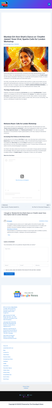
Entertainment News (8, 359)
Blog (4, 350)
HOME (4, 363)
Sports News (6, 376)
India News (5, 365)
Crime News (6, 354)
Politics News (6, 370)
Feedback (5, 361)
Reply (9, 234)
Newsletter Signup (7, 368)
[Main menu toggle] (49, 4)
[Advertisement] (26, 25)
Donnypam (9, 221)
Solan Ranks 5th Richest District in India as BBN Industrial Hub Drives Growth (10, 337)
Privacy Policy (6, 372)
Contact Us (6, 352)
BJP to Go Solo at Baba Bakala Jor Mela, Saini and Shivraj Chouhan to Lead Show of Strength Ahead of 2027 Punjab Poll (10, 310)
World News (6, 379)
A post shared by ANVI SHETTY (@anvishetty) (22, 197)
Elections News (6, 357)
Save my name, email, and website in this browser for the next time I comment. (23, 269)
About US (5, 345)
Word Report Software (12, 229)
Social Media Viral (7, 374)
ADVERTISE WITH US (8, 348)
